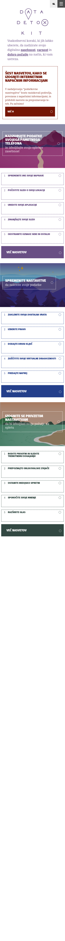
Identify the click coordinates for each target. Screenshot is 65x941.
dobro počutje (17, 54)
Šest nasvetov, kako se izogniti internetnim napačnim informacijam (26, 76)
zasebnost (28, 50)
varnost (42, 50)
